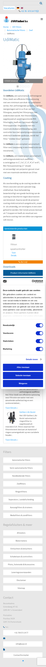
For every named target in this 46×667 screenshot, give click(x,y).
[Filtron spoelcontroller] (14, 236)
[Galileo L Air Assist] (11, 417)
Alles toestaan (23, 367)
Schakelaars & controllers (21, 556)
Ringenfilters (21, 491)
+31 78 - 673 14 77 (28, 11)
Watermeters (21, 541)
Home (6, 27)
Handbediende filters (21, 476)
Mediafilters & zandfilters (21, 515)
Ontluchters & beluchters (21, 548)
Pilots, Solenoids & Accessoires (21, 564)
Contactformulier (21, 655)
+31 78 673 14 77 (21, 632)
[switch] (39, 333)
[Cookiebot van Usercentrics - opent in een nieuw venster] (32, 281)
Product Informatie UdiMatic (23, 273)
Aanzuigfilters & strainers (21, 507)
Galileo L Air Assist (27, 412)
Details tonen (32, 359)
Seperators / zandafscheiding (21, 499)
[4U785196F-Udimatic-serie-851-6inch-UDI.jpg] (23, 63)
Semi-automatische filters (21, 468)
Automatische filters (16, 30)
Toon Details (13, 254)
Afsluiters (21, 533)
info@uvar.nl (21, 644)
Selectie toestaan (23, 375)
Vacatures (9, 8)
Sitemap (21, 588)
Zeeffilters (21, 484)
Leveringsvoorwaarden (21, 572)
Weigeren (23, 383)
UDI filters (16, 27)
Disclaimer (21, 580)
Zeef (31, 30)
